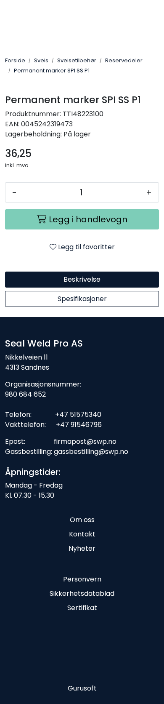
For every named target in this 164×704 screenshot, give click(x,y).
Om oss (82, 520)
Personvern (82, 579)
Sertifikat (82, 608)
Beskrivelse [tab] (82, 279)
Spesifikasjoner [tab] (82, 299)
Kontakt (82, 534)
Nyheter (82, 548)
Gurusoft (82, 688)
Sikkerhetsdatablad (82, 593)
